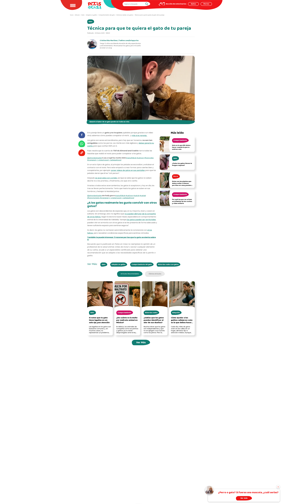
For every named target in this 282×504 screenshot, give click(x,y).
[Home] (94, 5)
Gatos (193, 4)
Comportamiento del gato (142, 264)
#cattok (136, 195)
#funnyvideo (149, 158)
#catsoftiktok (131, 158)
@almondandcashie (94, 158)
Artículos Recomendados (130, 273)
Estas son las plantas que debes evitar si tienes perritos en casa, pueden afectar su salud (181, 184)
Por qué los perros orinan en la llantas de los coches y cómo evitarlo (182, 201)
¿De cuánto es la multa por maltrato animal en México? (127, 320)
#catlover (140, 158)
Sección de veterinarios (176, 4)
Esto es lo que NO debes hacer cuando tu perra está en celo (181, 147)
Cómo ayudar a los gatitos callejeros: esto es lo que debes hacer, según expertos (181, 321)
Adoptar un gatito (118, 264)
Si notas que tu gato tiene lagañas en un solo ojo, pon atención (99, 320)
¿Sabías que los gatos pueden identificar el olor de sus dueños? (154, 320)
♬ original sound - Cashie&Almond (108, 160)
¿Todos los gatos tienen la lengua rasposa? (182, 164)
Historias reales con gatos (168, 264)
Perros (206, 4)
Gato (90, 21)
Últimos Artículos (155, 273)
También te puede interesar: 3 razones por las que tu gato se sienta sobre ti (121, 238)
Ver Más (141, 342)
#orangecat (91, 160)
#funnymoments (93, 198)
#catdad (143, 195)
